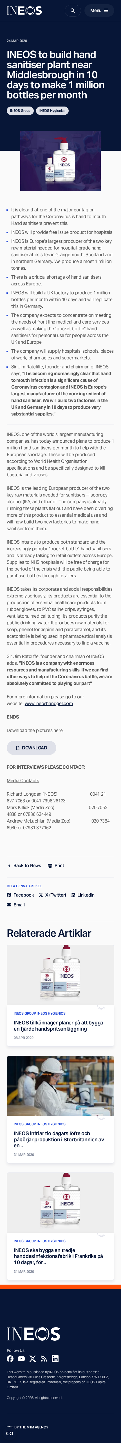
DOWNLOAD (34, 748)
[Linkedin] (55, 1358)
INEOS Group (20, 110)
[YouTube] (21, 1358)
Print (59, 865)
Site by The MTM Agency (27, 1427)
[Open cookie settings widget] (9, 1433)
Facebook (24, 895)
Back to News (27, 865)
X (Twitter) (55, 895)
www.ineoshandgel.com (49, 704)
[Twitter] (32, 1358)
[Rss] (44, 1358)
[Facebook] (10, 1358)
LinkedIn (86, 895)
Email (19, 905)
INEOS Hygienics (52, 110)
